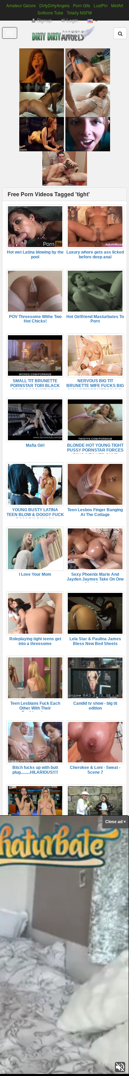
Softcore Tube (50, 12)
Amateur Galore (21, 5)
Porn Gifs (81, 5)
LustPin (101, 5)
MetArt (117, 5)
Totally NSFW (79, 12)
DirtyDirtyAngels (54, 5)
